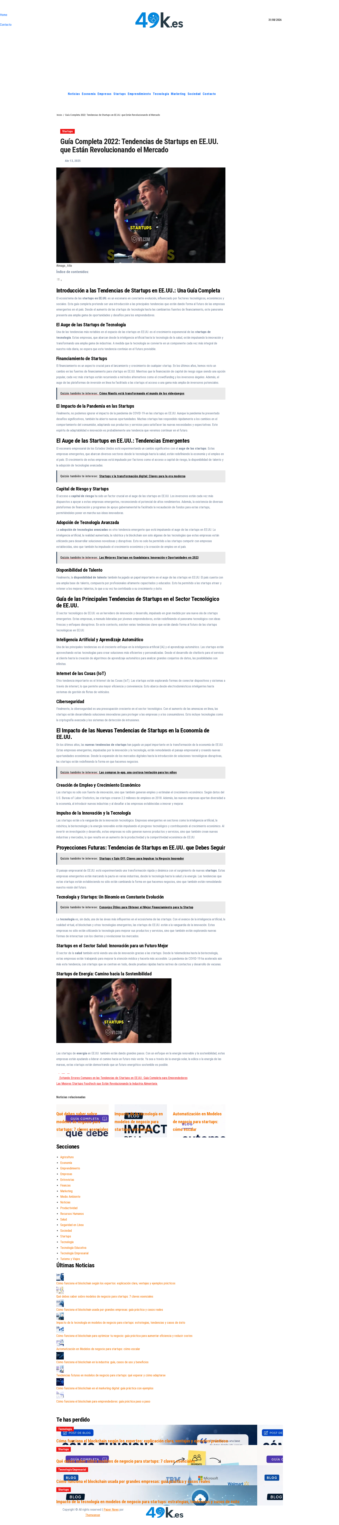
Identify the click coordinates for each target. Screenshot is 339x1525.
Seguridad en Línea (72, 1225)
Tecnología (161, 94)
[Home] (62, 93)
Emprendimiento (139, 94)
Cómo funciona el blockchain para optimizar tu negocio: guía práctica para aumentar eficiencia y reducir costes (124, 1336)
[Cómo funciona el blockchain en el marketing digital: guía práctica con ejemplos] (60, 1382)
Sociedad (194, 94)
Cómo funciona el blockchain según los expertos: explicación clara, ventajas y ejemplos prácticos (115, 1283)
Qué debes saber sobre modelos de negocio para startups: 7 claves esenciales (82, 1121)
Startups (119, 94)
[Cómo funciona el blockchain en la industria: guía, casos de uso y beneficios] (60, 1355)
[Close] (1, 7)
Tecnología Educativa (73, 1248)
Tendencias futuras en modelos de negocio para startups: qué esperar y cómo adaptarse (111, 1375)
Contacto (6, 25)
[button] (280, 94)
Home (3, 15)
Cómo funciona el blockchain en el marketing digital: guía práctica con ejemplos (104, 1388)
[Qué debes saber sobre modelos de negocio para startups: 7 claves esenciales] (60, 1290)
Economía (89, 94)
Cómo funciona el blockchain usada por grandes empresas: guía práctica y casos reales (109, 1310)
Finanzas (65, 1185)
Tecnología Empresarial (74, 1253)
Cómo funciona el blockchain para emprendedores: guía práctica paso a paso (103, 1401)
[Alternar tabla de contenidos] (59, 280)
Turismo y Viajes (70, 1259)
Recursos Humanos (72, 1214)
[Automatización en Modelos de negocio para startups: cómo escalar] (60, 1342)
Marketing (178, 94)
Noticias (74, 94)
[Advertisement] (169, 59)
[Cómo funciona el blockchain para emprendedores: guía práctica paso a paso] (60, 1395)
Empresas (104, 94)
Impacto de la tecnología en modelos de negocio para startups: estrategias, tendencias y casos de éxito (120, 1322)
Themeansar (92, 1515)
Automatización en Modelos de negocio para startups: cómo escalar (197, 1121)
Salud (63, 1219)
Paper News (111, 1509)
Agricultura (67, 1157)
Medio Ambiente (70, 1196)
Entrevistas (67, 1180)
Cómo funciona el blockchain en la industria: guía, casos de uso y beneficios (102, 1362)
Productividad (68, 1208)
